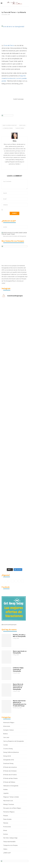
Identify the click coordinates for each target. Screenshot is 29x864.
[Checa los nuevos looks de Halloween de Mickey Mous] (14, 536)
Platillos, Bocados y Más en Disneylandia (19, 635)
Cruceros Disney (8, 748)
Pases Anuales (7, 819)
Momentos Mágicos (9, 812)
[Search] (27, 3)
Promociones (7, 826)
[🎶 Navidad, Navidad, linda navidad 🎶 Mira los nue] (14, 306)
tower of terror (19, 128)
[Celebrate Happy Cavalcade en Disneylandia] (6, 673)
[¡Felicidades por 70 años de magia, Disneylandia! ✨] (14, 328)
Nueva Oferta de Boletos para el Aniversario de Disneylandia (18, 686)
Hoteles (5, 789)
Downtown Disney (8, 763)
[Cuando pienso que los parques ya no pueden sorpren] (14, 400)
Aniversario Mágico (8, 722)
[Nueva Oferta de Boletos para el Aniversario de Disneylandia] (6, 690)
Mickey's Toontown (8, 804)
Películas (5, 823)
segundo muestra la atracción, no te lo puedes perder (14, 78)
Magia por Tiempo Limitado (11, 797)
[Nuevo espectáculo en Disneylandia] (6, 657)
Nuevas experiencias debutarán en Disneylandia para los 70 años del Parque (19, 703)
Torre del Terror (9, 45)
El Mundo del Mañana (9, 782)
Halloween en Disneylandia (10, 786)
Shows (5, 830)
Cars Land (6, 737)
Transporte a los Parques (10, 845)
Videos (5, 849)
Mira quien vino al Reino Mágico (12, 808)
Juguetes (6, 793)
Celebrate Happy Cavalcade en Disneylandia (18, 669)
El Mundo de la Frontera (10, 774)
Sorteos (5, 834)
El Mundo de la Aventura (10, 767)
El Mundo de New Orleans (10, 778)
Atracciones (6, 726)
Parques (5, 815)
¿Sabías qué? (7, 852)
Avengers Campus (8, 730)
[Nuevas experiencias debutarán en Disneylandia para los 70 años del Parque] (6, 706)
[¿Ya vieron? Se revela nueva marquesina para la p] (14, 491)
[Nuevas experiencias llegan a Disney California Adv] (14, 557)
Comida (5, 745)
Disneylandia (22, 125)
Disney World (7, 756)
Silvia (14, 141)
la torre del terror (8, 128)
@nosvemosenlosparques (9, 624)
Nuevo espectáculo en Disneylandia (19, 652)
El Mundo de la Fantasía (9, 771)
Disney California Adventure (10, 125)
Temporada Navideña (9, 841)
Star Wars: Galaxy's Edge (10, 838)
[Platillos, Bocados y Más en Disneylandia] (6, 640)
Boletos (5, 733)
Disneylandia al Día (8, 759)
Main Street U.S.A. (8, 800)
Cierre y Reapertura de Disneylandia (13, 741)
